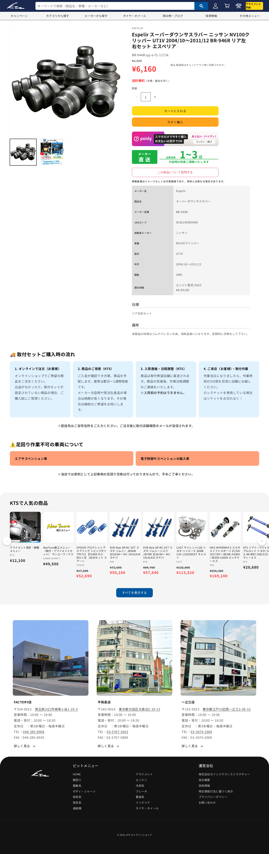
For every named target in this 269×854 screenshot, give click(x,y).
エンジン (141, 780)
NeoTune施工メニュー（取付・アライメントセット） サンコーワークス (58, 551)
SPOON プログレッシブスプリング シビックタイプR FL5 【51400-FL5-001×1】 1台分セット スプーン (91, 554)
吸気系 (77, 802)
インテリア (143, 802)
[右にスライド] (262, 541)
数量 (134, 88)
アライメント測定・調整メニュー (24, 549)
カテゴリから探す (57, 16)
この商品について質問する (175, 172)
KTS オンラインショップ (139, 834)
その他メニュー (250, 16)
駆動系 (77, 786)
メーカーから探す (96, 16)
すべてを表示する (134, 592)
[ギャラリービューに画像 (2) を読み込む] (51, 152)
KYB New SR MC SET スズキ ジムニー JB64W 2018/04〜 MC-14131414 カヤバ (125, 552)
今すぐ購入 (175, 122)
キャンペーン (19, 16)
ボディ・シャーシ (84, 791)
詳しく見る (22, 745)
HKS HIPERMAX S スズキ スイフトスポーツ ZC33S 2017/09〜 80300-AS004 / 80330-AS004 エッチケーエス (225, 554)
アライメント (144, 774)
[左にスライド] (7, 541)
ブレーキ (141, 791)
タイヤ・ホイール (134, 16)
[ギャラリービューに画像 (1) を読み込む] (23, 152)
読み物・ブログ (173, 16)
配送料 (180, 64)
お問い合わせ (207, 802)
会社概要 (204, 780)
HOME (77, 774)
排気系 (77, 797)
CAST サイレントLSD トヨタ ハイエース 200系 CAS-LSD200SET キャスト (191, 552)
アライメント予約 (253, 6)
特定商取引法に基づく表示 (216, 791)
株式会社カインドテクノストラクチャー (224, 774)
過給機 (77, 808)
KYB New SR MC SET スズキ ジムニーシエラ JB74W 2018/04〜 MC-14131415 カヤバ (157, 552)
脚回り (77, 780)
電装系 (140, 797)
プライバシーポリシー (213, 797)
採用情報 (211, 16)
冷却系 (140, 786)
